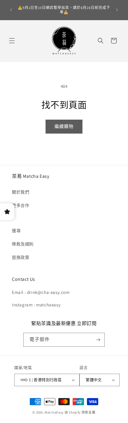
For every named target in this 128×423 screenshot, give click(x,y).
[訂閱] (97, 340)
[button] (11, 40)
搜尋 (16, 230)
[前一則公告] (11, 9)
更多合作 (20, 205)
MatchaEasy (54, 412)
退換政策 (20, 257)
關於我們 (20, 192)
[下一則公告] (117, 9)
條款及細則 (23, 244)
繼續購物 (64, 126)
